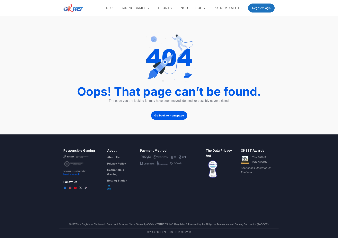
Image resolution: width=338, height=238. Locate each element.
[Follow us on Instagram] (70, 187)
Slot (110, 8)
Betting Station (117, 180)
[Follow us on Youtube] (75, 187)
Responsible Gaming (115, 172)
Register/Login (261, 8)
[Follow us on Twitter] (80, 187)
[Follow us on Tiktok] (85, 187)
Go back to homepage (169, 115)
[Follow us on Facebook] (65, 187)
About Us (113, 157)
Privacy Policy (116, 163)
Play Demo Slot (225, 8)
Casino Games (133, 8)
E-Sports (163, 8)
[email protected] (71, 174)
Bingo (182, 8)
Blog (198, 8)
